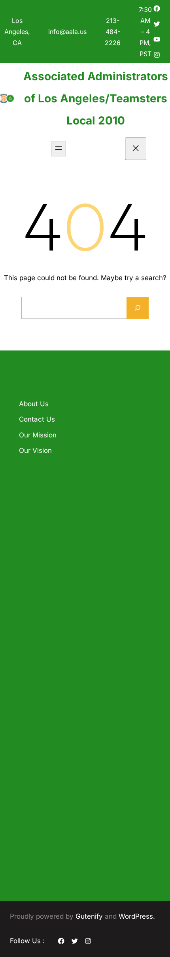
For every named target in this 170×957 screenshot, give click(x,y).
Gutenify (90, 916)
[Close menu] (136, 149)
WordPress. (137, 916)
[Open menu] (58, 148)
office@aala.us (58, 731)
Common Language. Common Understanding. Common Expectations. (79, 565)
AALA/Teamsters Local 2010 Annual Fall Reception (80, 521)
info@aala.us (67, 32)
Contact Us (37, 419)
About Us (34, 404)
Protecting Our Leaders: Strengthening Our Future (84, 608)
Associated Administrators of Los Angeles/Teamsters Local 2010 (95, 98)
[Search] (138, 308)
